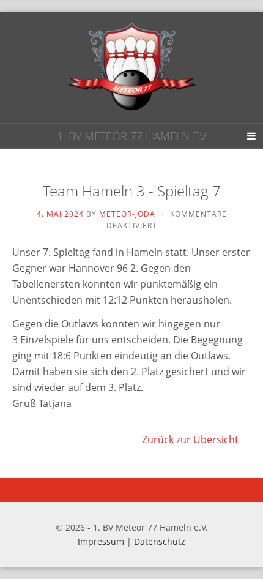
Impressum (101, 541)
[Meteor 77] (131, 67)
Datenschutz (159, 541)
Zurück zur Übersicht (190, 439)
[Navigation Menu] (251, 136)
